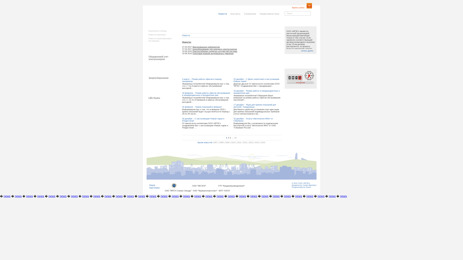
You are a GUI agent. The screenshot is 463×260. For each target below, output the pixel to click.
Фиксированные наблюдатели (206, 47)
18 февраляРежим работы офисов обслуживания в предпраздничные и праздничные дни (206, 94)
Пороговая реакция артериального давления (212, 53)
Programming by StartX (301, 187)
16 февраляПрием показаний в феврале (202, 107)
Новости (186, 35)
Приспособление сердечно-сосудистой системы (214, 51)
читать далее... (308, 51)
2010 (233, 142)
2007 (215, 142)
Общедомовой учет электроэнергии (158, 57)
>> (235, 138)
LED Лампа (154, 98)
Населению (239, 23)
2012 (245, 142)
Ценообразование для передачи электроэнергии (214, 49)
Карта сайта (298, 7)
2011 (239, 142)
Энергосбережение (158, 78)
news (7, 196)
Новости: (186, 42)
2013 (251, 142)
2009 (227, 142)
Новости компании (156, 35)
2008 (221, 142)
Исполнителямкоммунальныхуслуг (204, 25)
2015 (263, 142)
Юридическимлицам (271, 24)
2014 (257, 142)
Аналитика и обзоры (157, 31)
